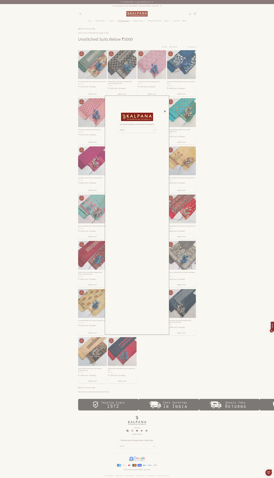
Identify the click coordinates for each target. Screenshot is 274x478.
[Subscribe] (153, 130)
